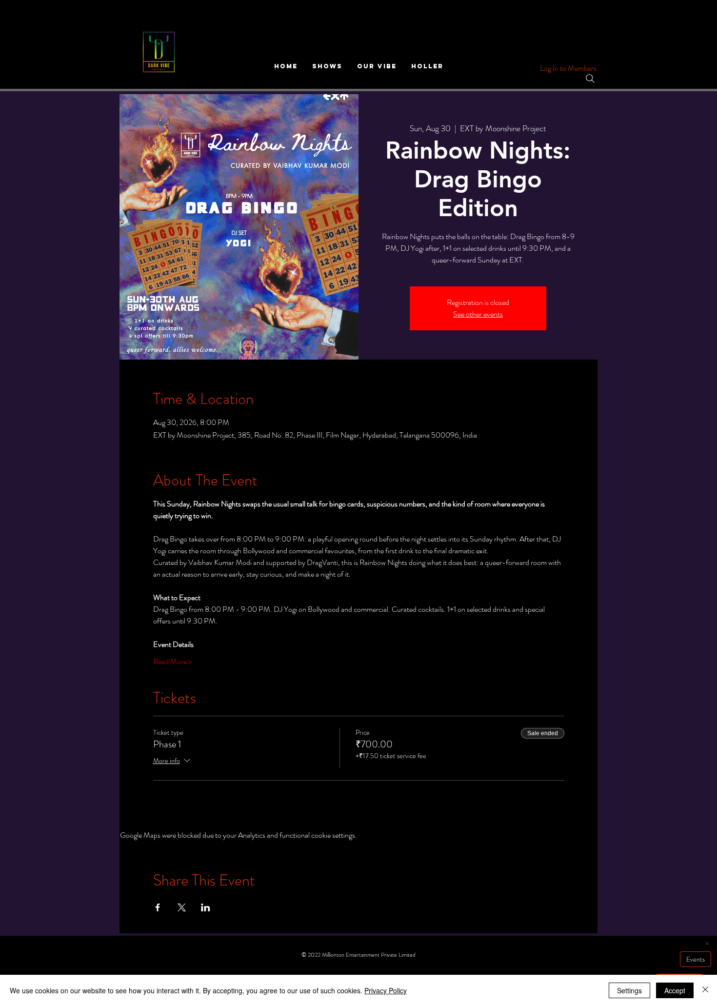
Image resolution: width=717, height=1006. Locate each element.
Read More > (172, 661)
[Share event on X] (181, 907)
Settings (629, 990)
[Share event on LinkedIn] (205, 907)
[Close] (705, 990)
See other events (478, 314)
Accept (674, 990)
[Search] (590, 78)
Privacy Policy (385, 990)
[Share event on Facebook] (157, 907)
